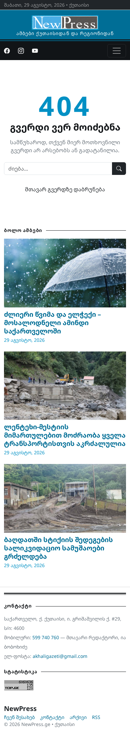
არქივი (78, 717)
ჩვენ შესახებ (19, 717)
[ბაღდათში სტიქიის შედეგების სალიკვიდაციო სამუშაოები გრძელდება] (65, 498)
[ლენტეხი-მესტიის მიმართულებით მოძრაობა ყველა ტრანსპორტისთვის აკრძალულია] (65, 385)
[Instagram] (21, 50)
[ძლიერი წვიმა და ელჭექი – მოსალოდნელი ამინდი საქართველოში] (65, 273)
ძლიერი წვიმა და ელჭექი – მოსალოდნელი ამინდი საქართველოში (52, 322)
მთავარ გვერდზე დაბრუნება (65, 189)
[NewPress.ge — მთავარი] (65, 19)
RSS (96, 717)
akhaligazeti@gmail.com (60, 656)
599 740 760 (45, 637)
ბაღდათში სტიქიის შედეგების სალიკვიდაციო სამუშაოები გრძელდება (58, 548)
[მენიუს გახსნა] (116, 50)
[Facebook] (7, 50)
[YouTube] (35, 50)
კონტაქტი (52, 717)
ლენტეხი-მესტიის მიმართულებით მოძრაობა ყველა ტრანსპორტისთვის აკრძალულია (65, 435)
